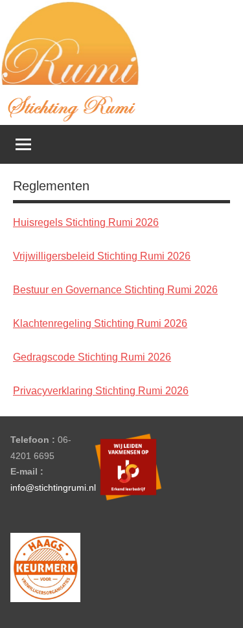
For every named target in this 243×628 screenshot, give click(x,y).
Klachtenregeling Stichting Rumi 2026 (100, 323)
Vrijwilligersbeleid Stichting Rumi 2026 (102, 256)
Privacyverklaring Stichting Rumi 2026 (101, 390)
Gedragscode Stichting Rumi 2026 (92, 357)
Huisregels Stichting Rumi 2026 (86, 222)
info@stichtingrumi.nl (53, 487)
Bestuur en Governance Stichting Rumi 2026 (115, 289)
